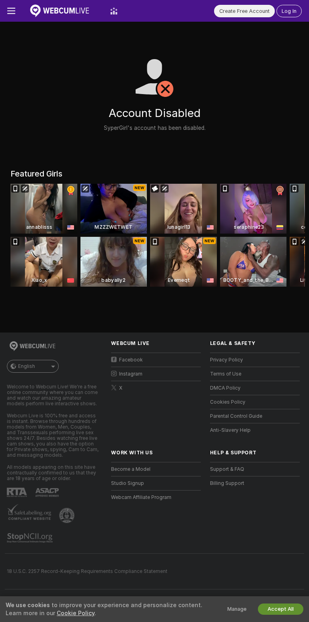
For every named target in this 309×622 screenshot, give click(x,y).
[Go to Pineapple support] (67, 515)
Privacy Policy (226, 360)
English (26, 366)
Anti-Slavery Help (230, 430)
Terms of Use (225, 374)
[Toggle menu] (11, 11)
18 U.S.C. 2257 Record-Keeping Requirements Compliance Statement (87, 571)
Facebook (131, 360)
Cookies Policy (227, 402)
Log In (289, 11)
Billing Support (227, 483)
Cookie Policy (76, 613)
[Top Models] (114, 11)
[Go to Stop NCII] (30, 538)
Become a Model (130, 469)
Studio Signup (127, 483)
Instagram (130, 374)
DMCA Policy (225, 388)
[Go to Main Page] (63, 11)
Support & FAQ (227, 469)
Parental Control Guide (236, 416)
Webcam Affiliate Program (141, 497)
